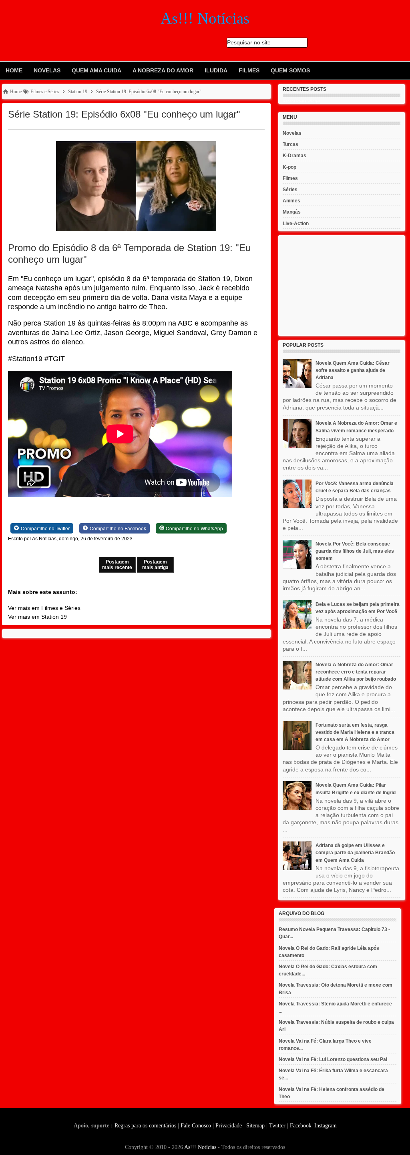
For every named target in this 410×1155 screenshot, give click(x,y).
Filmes (249, 70)
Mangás (292, 212)
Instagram (325, 1126)
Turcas (290, 144)
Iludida (216, 70)
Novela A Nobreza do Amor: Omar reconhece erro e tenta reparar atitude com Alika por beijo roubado (356, 672)
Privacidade (228, 1126)
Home (14, 70)
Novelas (47, 70)
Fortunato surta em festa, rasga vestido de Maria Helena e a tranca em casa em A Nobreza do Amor (355, 732)
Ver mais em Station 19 (37, 616)
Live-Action (296, 223)
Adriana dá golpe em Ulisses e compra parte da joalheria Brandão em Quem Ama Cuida (355, 853)
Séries (290, 189)
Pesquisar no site (249, 42)
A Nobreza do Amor (163, 70)
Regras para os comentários (145, 1126)
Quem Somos (290, 70)
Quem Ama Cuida (96, 70)
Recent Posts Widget (301, 101)
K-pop (289, 167)
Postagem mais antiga (155, 564)
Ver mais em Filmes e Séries (44, 608)
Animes (291, 201)
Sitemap (255, 1126)
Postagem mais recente (117, 564)
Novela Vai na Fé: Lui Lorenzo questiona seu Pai (333, 1059)
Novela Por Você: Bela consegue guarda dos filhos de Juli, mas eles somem (355, 551)
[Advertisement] (341, 286)
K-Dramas (294, 155)
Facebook (301, 1126)
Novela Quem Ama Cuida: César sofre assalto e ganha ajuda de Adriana (353, 370)
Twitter (277, 1126)
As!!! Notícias (200, 1147)
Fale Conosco (196, 1126)
